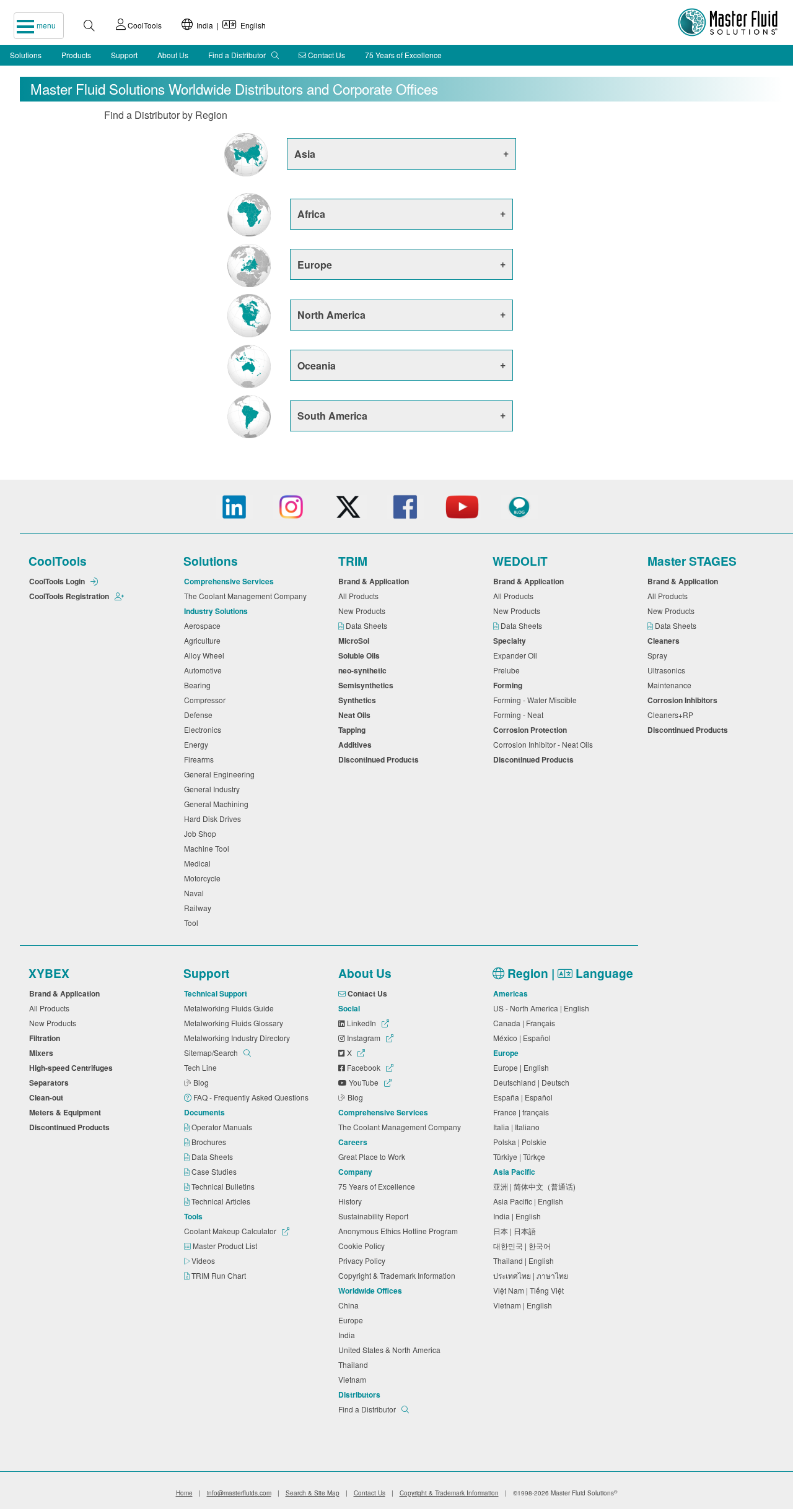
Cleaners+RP (672, 714)
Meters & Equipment (67, 1112)
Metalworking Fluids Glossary (235, 1023)
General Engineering (221, 774)
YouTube (363, 1082)
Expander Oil (517, 655)
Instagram (363, 1037)
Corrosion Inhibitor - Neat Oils (545, 744)
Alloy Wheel (206, 655)
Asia (304, 154)
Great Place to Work (373, 1156)
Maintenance (671, 685)
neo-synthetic (364, 670)
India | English (229, 25)
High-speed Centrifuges (72, 1067)
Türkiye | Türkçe (521, 1156)
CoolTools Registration (70, 596)
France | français (523, 1112)
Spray (659, 655)
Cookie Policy (363, 1245)
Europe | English (523, 1067)
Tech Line (202, 1067)
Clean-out (48, 1097)
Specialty (511, 640)
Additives (356, 744)
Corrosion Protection (532, 729)
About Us (172, 55)
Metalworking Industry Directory (239, 1037)
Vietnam (354, 1379)
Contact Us (325, 55)
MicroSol (355, 640)
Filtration (46, 1038)
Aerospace (204, 625)
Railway (199, 907)
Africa (311, 214)
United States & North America (391, 1349)
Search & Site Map (313, 1493)
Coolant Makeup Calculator (231, 1231)
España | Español (524, 1097)
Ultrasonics (668, 670)
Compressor (206, 699)
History (352, 1201)
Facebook (363, 1067)
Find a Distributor (238, 55)
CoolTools (144, 25)
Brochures (210, 1141)
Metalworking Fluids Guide (231, 1008)
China (350, 1305)
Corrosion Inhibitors (684, 700)
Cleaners (665, 640)
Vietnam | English (524, 1305)
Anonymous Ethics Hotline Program (400, 1231)
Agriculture (204, 640)
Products (76, 55)
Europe (314, 264)
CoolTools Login (58, 581)
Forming (509, 685)
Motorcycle (204, 878)
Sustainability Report (375, 1216)
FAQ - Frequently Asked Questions (251, 1097)
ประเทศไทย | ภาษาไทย (532, 1275)
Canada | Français (526, 1023)
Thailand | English (525, 1260)
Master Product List (226, 1245)
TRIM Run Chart (220, 1275)
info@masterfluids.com (239, 1493)
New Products (363, 610)
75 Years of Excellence (403, 55)
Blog (201, 1082)
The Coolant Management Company (247, 595)
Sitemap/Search (212, 1052)
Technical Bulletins (224, 1186)
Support (124, 55)
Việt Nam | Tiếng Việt (530, 1290)
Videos (204, 1260)
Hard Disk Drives (214, 818)
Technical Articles (222, 1201)
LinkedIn (361, 1023)
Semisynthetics (367, 685)
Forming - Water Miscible (537, 699)
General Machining (218, 803)
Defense (200, 714)
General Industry (213, 789)
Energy (198, 744)
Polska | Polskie (521, 1141)
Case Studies (215, 1171)
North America (331, 315)
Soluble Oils (360, 655)
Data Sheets (367, 625)
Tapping (353, 729)
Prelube (508, 670)
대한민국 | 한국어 (523, 1245)
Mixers (43, 1052)
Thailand (355, 1364)
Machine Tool (208, 848)
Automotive (205, 670)
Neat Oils (356, 714)
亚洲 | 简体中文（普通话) (536, 1186)
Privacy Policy (363, 1260)
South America (332, 416)
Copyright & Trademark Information (398, 1275)
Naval (196, 893)
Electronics (204, 729)
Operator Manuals (223, 1127)
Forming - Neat (520, 714)
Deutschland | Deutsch (533, 1082)
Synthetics (359, 700)
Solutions (26, 55)
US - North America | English (543, 1008)
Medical (199, 863)
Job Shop (202, 833)
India (348, 1335)
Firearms (200, 759)
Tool (193, 922)
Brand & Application (375, 581)
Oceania (316, 365)
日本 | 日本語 (516, 1231)
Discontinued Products (380, 759)
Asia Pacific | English (530, 1201)
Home (184, 1493)
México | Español (523, 1037)
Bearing (199, 685)
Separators (50, 1082)
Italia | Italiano (518, 1127)
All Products (360, 595)
